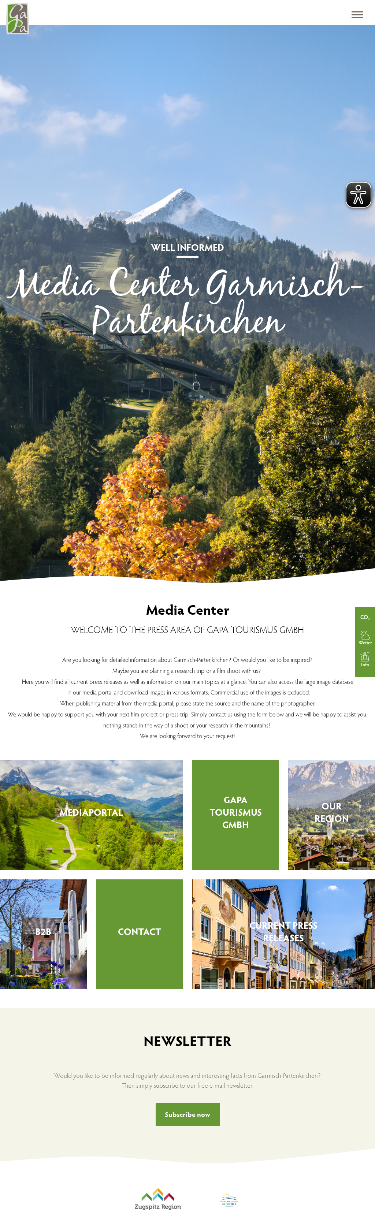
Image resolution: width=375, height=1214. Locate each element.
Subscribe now (187, 1114)
